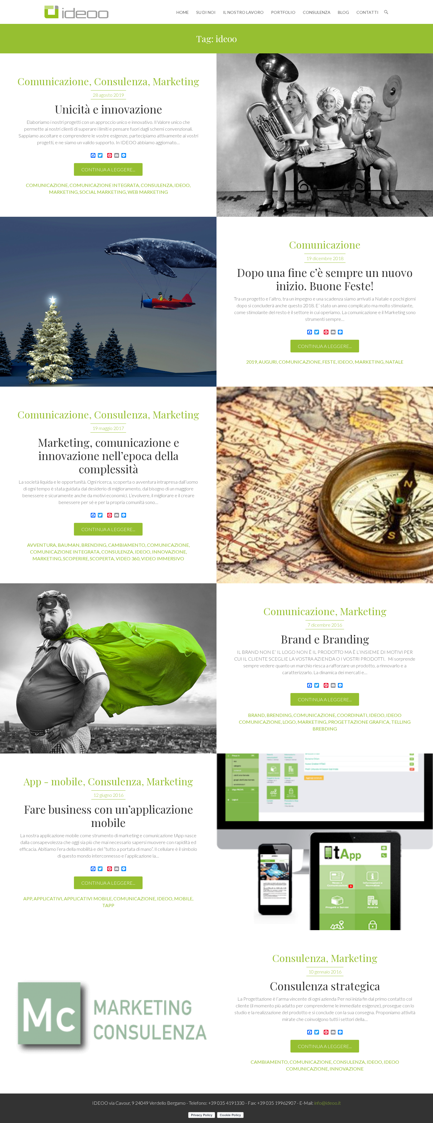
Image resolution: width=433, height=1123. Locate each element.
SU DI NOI (206, 12)
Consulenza (121, 81)
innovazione (169, 551)
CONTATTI (367, 12)
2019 (251, 362)
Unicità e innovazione (108, 108)
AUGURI (268, 362)
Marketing (176, 81)
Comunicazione (53, 81)
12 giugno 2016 (108, 795)
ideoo (182, 185)
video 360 (127, 558)
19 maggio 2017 (108, 428)
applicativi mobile (88, 898)
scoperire (75, 558)
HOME (182, 12)
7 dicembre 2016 (325, 625)
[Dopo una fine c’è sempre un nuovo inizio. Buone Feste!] (108, 302)
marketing (63, 192)
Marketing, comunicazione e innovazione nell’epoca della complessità (108, 455)
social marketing (103, 192)
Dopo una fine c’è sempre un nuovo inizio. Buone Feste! (325, 279)
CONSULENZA (316, 12)
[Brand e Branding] (108, 668)
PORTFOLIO (283, 12)
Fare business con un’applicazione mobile (108, 816)
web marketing (148, 192)
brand (256, 715)
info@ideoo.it (327, 1103)
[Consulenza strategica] (108, 1012)
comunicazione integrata (104, 185)
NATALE (394, 362)
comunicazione (47, 185)
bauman (69, 545)
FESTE (329, 362)
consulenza (157, 185)
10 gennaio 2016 (324, 971)
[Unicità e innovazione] (324, 135)
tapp (108, 905)
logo (289, 722)
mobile (183, 898)
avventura (41, 545)
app (27, 898)
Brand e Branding (325, 638)
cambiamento (126, 545)
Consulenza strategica (325, 985)
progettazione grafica (358, 722)
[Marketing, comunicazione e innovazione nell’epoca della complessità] (324, 485)
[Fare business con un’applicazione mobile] (324, 841)
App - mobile (53, 781)
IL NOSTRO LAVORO (243, 12)
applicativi (48, 898)
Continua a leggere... (108, 169)
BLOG (343, 12)
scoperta (102, 558)
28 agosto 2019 (108, 95)
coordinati (352, 715)
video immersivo (162, 558)
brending (93, 545)
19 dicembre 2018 (324, 258)
